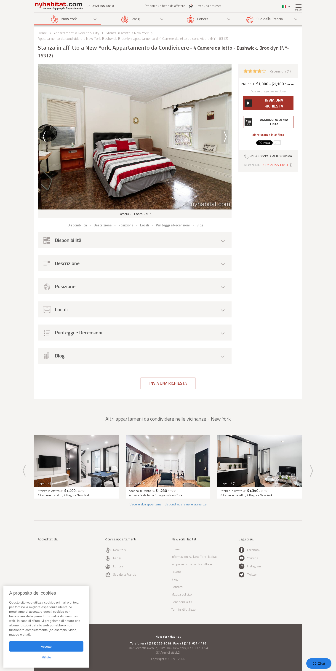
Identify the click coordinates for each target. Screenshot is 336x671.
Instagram (254, 566)
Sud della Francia (269, 19)
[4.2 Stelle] (254, 70)
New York (69, 19)
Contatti (177, 586)
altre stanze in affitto (268, 134)
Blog (174, 579)
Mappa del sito (181, 594)
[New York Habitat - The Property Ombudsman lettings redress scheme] (53, 558)
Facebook (253, 549)
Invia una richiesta (209, 5)
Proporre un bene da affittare (165, 5)
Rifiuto (46, 657)
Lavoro (176, 571)
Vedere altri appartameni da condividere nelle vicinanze (168, 504)
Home (42, 33)
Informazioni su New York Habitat (194, 556)
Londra (202, 19)
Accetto (46, 646)
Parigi (135, 19)
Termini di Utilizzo (183, 609)
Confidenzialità (181, 601)
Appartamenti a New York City (76, 33)
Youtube (252, 558)
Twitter (252, 574)
